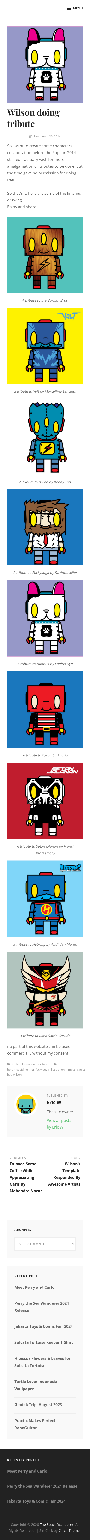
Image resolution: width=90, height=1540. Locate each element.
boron (11, 1069)
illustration (57, 1069)
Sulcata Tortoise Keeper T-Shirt (43, 1342)
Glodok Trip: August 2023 (38, 1404)
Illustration (28, 1064)
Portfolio (42, 1064)
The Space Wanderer (56, 1524)
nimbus (71, 1069)
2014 (15, 1064)
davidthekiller (25, 1069)
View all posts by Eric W (59, 1124)
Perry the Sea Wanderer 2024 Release (42, 1486)
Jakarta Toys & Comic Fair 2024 (43, 1326)
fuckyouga (42, 1069)
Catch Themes (70, 1530)
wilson (17, 1074)
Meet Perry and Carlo (34, 1287)
